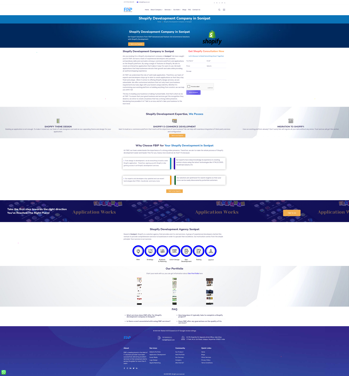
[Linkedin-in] (224, 2)
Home (147, 10)
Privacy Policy (205, 360)
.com (148, 2)
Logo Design (154, 360)
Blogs (184, 10)
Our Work (176, 10)
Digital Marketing (155, 363)
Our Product (179, 352)
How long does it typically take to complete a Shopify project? (200, 316)
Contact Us (196, 10)
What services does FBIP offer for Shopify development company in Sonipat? (144, 316)
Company (178, 360)
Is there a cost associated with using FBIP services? (148, 321)
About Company (156, 10)
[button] (136, 44)
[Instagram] (219, 2)
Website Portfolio (155, 352)
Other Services (206, 357)
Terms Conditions (207, 363)
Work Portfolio (180, 355)
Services (167, 10)
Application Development (158, 355)
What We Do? (179, 363)
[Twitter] (222, 2)
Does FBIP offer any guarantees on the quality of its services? (200, 322)
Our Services (179, 357)
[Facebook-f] (214, 2)
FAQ (189, 10)
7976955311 (167, 337)
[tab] (149, 316)
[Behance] (216, 2)
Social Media (154, 357)
